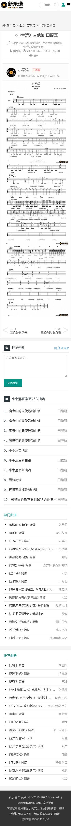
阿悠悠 (63, 713)
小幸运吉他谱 (18, 450)
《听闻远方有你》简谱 (21, 524)
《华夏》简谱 (15, 665)
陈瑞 (64, 738)
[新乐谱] (12, 4)
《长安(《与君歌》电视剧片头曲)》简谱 (31, 705)
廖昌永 (56, 565)
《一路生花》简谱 (18, 541)
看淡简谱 (15, 480)
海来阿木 (55, 637)
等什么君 (61, 762)
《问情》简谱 (15, 713)
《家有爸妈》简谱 (18, 673)
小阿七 (63, 581)
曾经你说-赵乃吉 (51, 332)
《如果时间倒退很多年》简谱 (25, 770)
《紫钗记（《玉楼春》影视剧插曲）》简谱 (32, 697)
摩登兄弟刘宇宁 (57, 705)
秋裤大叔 (61, 605)
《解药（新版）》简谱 (20, 730)
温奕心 (63, 541)
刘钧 (64, 557)
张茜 (64, 722)
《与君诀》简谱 (17, 762)
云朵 (64, 637)
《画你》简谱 (15, 532)
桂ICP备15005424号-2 (35, 819)
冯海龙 (63, 673)
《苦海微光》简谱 (18, 754)
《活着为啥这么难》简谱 (22, 621)
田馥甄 (17, 51)
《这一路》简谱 (17, 573)
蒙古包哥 (61, 532)
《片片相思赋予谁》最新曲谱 (25, 613)
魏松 (64, 565)
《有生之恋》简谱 (18, 637)
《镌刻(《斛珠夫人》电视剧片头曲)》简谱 (32, 689)
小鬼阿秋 (61, 629)
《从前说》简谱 (17, 581)
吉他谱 (31, 25)
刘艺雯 (63, 524)
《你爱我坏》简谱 (18, 629)
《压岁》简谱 (15, 681)
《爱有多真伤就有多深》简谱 (25, 746)
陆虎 (58, 697)
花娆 (64, 754)
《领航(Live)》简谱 (19, 565)
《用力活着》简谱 (18, 722)
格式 (21, 25)
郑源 (64, 770)
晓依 (64, 613)
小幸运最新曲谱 (20, 460)
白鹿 (64, 697)
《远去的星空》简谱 (19, 738)
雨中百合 (61, 621)
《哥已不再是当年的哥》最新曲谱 (28, 605)
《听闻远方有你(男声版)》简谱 (26, 597)
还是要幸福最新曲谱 (23, 490)
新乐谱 (11, 25)
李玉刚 (63, 665)
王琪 (64, 681)
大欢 (64, 573)
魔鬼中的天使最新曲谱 (24, 411)
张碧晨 (63, 689)
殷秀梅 (47, 565)
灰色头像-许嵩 (19, 332)
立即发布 (13, 383)
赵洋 (64, 746)
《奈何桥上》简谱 (18, 778)
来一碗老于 (60, 730)
